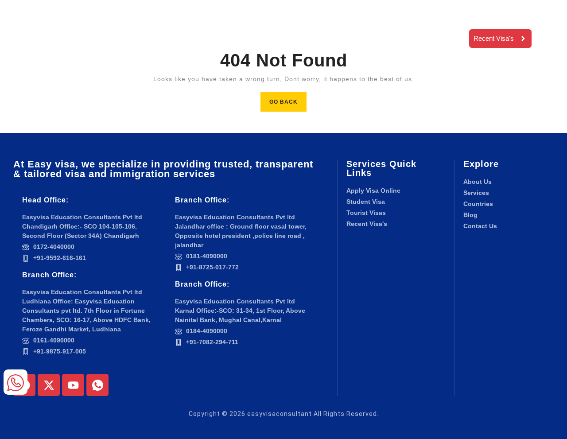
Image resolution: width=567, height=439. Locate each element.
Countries (278, 25)
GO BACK (288, 98)
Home (171, 25)
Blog (329, 25)
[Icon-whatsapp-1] (97, 385)
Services (219, 25)
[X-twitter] (49, 385)
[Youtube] (73, 385)
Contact (182, 51)
